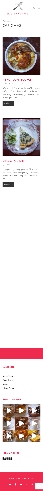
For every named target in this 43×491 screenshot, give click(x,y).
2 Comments (11, 165)
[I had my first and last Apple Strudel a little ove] (9, 410)
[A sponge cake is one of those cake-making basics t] (34, 423)
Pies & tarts (12, 84)
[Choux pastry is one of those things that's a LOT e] (21, 423)
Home (5, 372)
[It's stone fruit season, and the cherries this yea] (34, 410)
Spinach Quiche (13, 161)
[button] (39, 8)
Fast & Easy (6, 84)
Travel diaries (8, 380)
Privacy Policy (8, 388)
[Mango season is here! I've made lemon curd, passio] (34, 436)
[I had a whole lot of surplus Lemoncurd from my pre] (9, 436)
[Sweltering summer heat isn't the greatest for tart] (21, 436)
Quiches (18, 84)
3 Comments (25, 84)
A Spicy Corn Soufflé (17, 80)
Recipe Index (8, 376)
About (5, 384)
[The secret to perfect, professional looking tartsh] (21, 410)
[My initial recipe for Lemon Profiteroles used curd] (9, 423)
